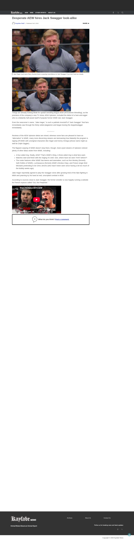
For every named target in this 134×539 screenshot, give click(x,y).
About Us (51, 12)
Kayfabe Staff (19, 23)
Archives (69, 518)
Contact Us (107, 518)
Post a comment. (62, 219)
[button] (122, 13)
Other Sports (40, 12)
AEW (26, 12)
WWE (31, 12)
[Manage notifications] (129, 534)
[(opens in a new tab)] (113, 13)
